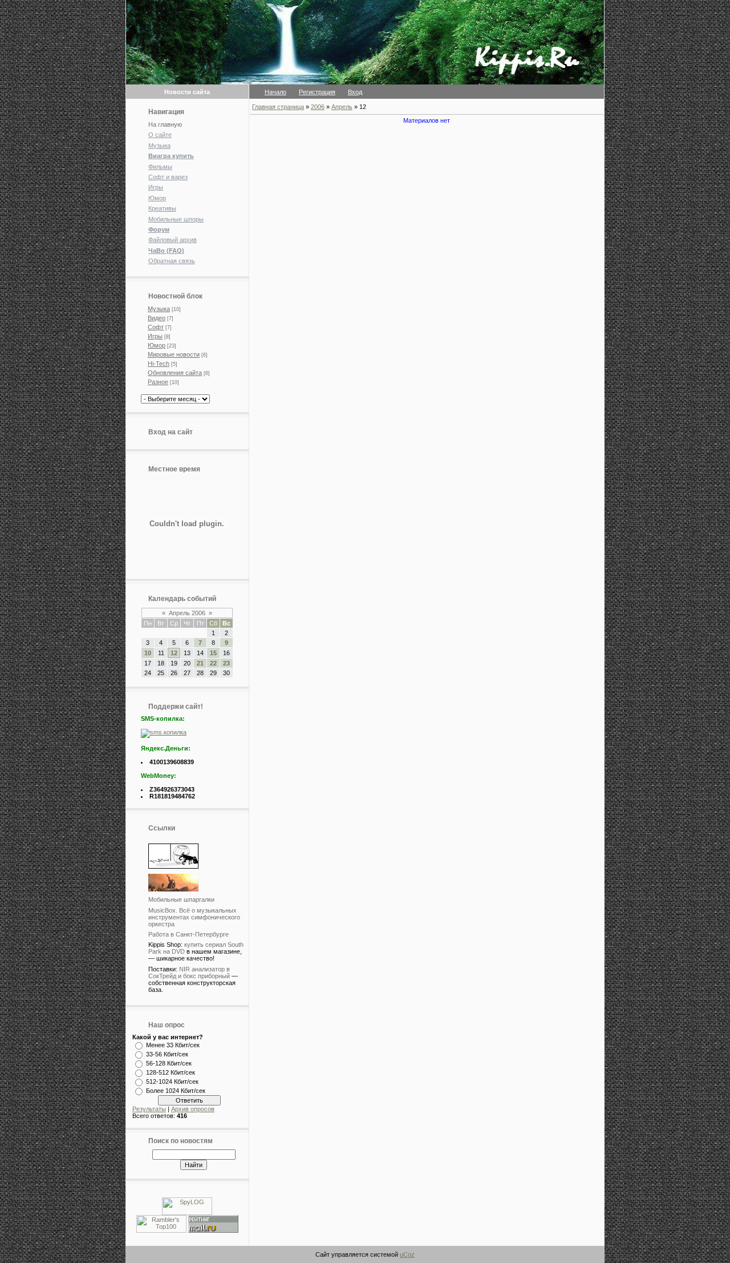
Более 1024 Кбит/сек (175, 1090)
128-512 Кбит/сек (170, 1072)
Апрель (341, 106)
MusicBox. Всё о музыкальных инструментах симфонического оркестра (194, 917)
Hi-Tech (158, 363)
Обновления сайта (175, 372)
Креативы (162, 208)
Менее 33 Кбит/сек (173, 1045)
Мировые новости (174, 354)
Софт (156, 327)
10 (147, 652)
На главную (165, 124)
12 (174, 652)
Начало (275, 91)
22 (213, 663)
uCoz (407, 1254)
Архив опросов (192, 1108)
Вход (355, 91)
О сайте (160, 134)
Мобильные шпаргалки (181, 899)
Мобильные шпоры (176, 219)
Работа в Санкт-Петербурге (188, 934)
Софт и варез (168, 176)
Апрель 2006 (187, 613)
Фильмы (160, 166)
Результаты (149, 1108)
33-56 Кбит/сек (167, 1054)
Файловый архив (172, 239)
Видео (156, 317)
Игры (155, 187)
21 (200, 663)
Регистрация (317, 91)
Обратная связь (171, 260)
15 (213, 652)
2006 (318, 106)
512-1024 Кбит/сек (172, 1081)
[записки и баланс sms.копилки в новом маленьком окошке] (163, 732)
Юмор (157, 198)
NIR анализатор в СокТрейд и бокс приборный (189, 972)
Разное (158, 381)
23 (226, 663)
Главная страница (278, 106)
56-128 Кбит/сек (169, 1063)
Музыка (159, 145)
